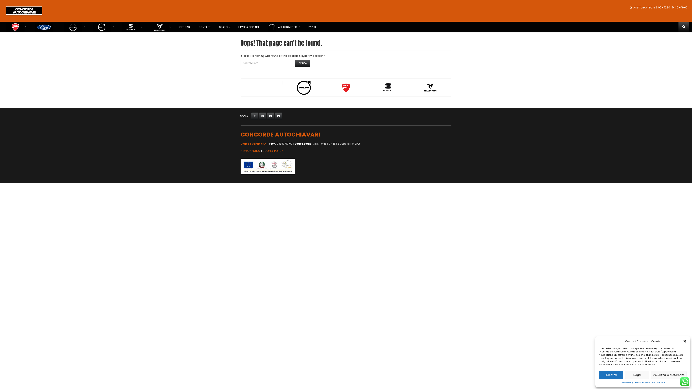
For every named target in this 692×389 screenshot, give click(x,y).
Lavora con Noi (249, 27)
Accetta (611, 375)
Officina (184, 27)
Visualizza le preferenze (669, 375)
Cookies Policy (273, 151)
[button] (685, 341)
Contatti (204, 27)
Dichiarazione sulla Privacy (650, 382)
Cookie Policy (626, 382)
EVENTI (312, 27)
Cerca (302, 63)
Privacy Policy (250, 151)
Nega (637, 375)
